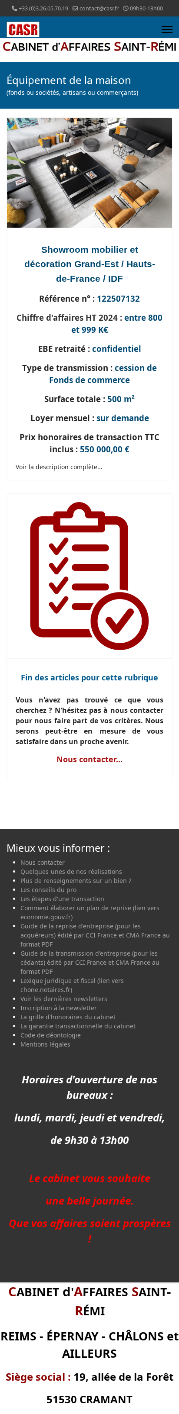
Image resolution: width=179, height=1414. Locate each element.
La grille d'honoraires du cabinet (68, 1017)
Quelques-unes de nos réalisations (71, 871)
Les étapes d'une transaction (62, 899)
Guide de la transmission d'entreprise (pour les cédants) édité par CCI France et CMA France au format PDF (89, 962)
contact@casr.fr (99, 8)
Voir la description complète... (59, 467)
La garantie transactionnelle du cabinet (78, 1026)
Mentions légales (45, 1044)
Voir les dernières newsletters (63, 999)
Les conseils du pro (48, 890)
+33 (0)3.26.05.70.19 (43, 8)
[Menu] (167, 29)
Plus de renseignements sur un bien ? (75, 880)
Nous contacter (42, 862)
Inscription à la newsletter (58, 1008)
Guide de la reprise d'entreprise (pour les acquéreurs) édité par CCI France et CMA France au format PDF (95, 935)
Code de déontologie (50, 1035)
